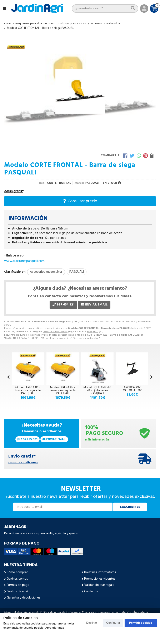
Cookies (74, 612)
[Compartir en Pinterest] (145, 155)
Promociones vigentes (99, 579)
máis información (97, 440)
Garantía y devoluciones (23, 597)
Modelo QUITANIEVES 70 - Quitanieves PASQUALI (97, 390)
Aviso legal (31, 612)
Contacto (91, 591)
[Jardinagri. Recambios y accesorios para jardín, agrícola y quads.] (37, 8)
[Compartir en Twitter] (132, 155)
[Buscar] (133, 8)
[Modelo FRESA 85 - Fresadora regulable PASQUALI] (62, 368)
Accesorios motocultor (55, 332)
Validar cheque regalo (99, 585)
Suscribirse (130, 507)
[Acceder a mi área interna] (144, 8)
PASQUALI (92, 332)
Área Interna (141, 612)
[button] (151, 378)
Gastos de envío (18, 591)
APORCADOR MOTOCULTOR (132, 389)
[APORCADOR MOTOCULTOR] (132, 368)
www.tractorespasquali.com (24, 261)
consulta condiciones (23, 463)
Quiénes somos (17, 579)
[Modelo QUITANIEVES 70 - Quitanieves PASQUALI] (97, 368)
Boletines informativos (100, 572)
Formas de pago (18, 585)
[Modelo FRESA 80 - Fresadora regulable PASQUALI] (28, 368)
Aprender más (54, 627)
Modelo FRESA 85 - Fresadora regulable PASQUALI (63, 390)
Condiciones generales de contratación (106, 612)
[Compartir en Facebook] (125, 155)
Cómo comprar (17, 572)
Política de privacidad (53, 612)
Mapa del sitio (13, 612)
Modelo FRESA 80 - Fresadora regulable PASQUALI (28, 390)
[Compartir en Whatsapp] (139, 155)
